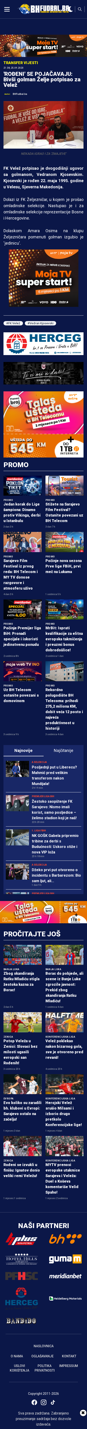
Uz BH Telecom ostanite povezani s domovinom (21, 695)
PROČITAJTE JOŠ (32, 934)
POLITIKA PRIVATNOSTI (45, 1368)
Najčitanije (63, 750)
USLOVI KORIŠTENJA (19, 1368)
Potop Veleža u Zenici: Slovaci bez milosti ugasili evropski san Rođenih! (20, 1052)
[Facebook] (34, 1402)
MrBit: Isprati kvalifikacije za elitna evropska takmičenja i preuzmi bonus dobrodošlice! (64, 639)
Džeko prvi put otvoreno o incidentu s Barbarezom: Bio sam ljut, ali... (56, 875)
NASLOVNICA (44, 1346)
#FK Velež (13, 323)
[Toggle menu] (7, 9)
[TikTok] (53, 1402)
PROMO (16, 465)
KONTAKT (69, 1356)
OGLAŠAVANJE (42, 1356)
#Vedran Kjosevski (40, 323)
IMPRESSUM (68, 1366)
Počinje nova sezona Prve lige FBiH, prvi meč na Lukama (63, 566)
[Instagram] (43, 1402)
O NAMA (17, 1356)
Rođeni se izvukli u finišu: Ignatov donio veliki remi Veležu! (21, 1170)
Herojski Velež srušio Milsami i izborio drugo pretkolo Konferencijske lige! (63, 1114)
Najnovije (23, 750)
